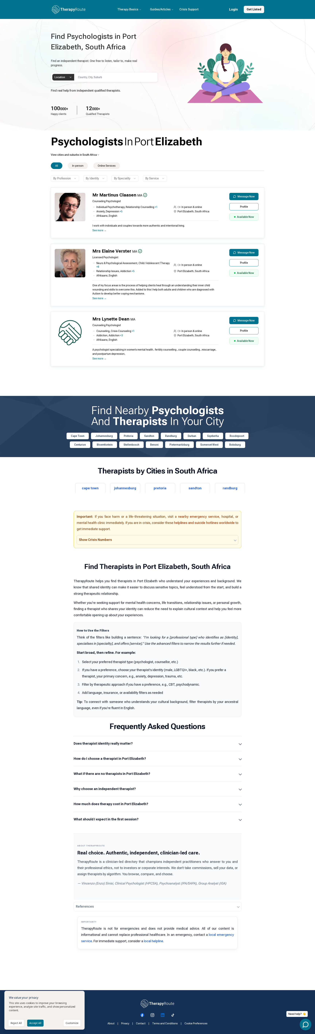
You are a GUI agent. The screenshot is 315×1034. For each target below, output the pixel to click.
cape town (90, 488)
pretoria (160, 488)
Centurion (80, 444)
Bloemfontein (105, 444)
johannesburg (125, 488)
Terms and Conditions (165, 1023)
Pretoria (128, 436)
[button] (156, 214)
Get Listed (254, 9)
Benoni (154, 444)
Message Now (246, 196)
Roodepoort (237, 436)
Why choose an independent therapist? (105, 789)
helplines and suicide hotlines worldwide (204, 523)
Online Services (107, 165)
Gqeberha (213, 436)
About (111, 1023)
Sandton (149, 436)
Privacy (125, 1023)
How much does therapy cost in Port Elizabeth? (111, 804)
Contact (140, 1023)
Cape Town (77, 436)
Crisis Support (189, 9)
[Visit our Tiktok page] (172, 1015)
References (85, 906)
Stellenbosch (131, 444)
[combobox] (63, 77)
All (56, 165)
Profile (244, 206)
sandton (195, 488)
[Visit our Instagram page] (152, 1015)
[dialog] (44, 1010)
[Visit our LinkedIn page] (162, 1015)
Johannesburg (104, 436)
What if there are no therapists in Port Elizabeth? (112, 774)
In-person (77, 165)
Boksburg (235, 444)
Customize (72, 1023)
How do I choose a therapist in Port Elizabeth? (110, 758)
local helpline (153, 941)
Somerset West (209, 444)
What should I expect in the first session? (106, 819)
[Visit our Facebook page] (142, 1015)
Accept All (35, 1023)
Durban (192, 436)
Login (233, 9)
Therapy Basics (127, 9)
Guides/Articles (160, 9)
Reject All (16, 1023)
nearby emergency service (198, 516)
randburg (230, 488)
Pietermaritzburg (179, 444)
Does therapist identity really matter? (103, 743)
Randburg (171, 436)
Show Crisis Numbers (95, 540)
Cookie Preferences (195, 1023)
